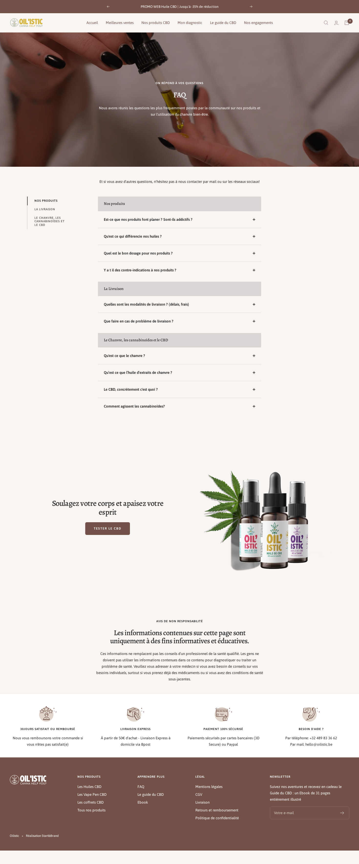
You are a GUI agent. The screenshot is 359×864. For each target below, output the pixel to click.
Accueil (92, 23)
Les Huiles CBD (89, 787)
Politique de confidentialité (217, 818)
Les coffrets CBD (90, 802)
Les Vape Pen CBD (91, 794)
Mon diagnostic (190, 23)
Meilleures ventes (120, 23)
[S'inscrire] (342, 813)
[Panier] (346, 23)
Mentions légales (208, 787)
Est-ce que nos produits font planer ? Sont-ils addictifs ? (148, 219)
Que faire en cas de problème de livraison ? (138, 321)
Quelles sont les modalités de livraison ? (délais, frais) (146, 304)
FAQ (140, 787)
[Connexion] (336, 23)
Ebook (142, 802)
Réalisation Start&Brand (42, 836)
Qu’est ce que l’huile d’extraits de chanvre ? (138, 372)
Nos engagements (258, 23)
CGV (198, 794)
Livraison (202, 802)
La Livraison (44, 209)
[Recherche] (326, 23)
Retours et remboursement (216, 810)
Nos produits (46, 200)
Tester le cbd (107, 528)
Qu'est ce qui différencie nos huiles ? (133, 236)
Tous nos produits (91, 810)
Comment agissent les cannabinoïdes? (134, 406)
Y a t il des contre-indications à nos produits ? (140, 270)
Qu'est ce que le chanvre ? (124, 356)
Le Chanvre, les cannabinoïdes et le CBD (49, 221)
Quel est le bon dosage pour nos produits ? (138, 253)
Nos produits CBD (155, 23)
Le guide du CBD (223, 23)
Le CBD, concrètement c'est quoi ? (131, 389)
